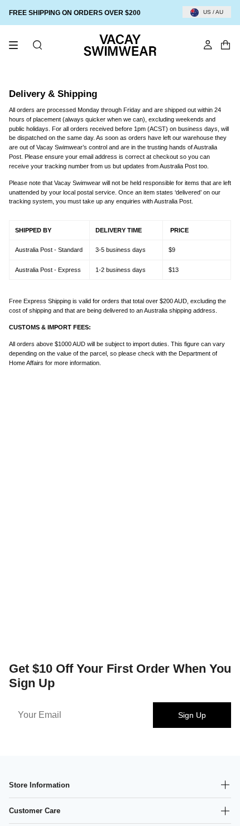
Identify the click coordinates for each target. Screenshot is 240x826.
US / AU (213, 12)
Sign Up (192, 715)
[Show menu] (17, 45)
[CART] (225, 45)
